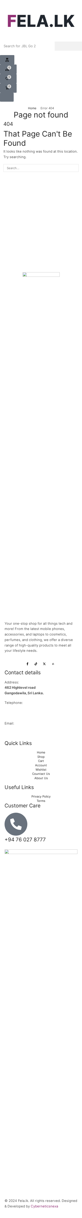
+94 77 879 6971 (18, 714)
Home (32, 108)
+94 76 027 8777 (19, 708)
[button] (7, 60)
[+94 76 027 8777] (16, 824)
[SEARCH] (75, 168)
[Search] (68, 46)
